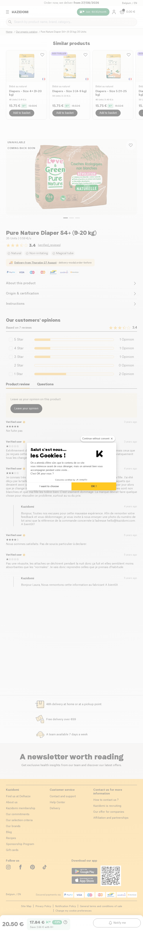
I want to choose (49, 486)
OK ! (94, 486)
